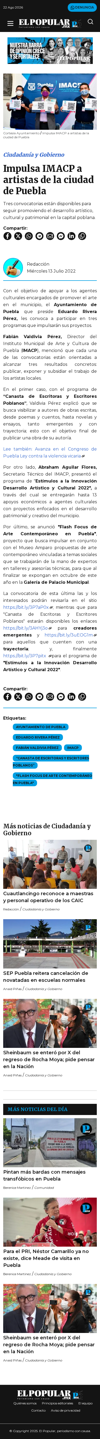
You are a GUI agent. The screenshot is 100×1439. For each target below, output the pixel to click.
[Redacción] (13, 267)
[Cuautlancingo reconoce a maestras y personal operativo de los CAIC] (50, 864)
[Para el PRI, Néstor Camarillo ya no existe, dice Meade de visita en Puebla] (50, 1222)
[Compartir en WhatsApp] (29, 236)
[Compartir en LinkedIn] (71, 236)
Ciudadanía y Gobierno (33, 154)
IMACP (73, 748)
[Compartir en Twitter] (18, 236)
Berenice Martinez (17, 1188)
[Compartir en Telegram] (39, 236)
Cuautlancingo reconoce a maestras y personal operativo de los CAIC (48, 897)
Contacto (38, 1410)
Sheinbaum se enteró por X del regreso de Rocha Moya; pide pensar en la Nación (49, 1059)
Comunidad (44, 1188)
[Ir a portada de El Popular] (50, 23)
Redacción (38, 264)
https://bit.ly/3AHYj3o (25, 628)
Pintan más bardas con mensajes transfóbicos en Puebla (44, 1175)
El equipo (85, 1403)
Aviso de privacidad (65, 1410)
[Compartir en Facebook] (7, 236)
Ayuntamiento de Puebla (40, 727)
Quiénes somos (25, 1403)
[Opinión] (50, 50)
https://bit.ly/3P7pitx (25, 655)
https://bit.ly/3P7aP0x (26, 607)
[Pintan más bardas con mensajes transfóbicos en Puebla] (50, 1142)
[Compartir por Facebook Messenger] (61, 236)
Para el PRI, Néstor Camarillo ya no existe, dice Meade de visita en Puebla (46, 1258)
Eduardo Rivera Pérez (38, 737)
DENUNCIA (84, 7)
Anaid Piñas (12, 989)
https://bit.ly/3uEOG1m (69, 635)
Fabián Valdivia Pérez (37, 748)
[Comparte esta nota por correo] (50, 236)
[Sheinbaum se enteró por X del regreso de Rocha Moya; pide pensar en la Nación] (50, 1023)
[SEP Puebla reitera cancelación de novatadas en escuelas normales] (50, 943)
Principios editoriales (57, 1403)
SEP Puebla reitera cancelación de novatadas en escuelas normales (45, 976)
